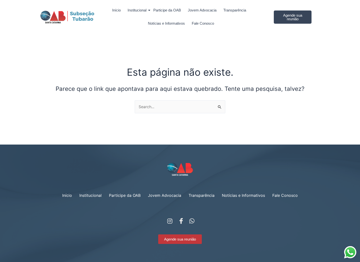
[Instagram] (169, 219)
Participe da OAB (167, 10)
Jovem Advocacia (202, 10)
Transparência (234, 10)
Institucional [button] (90, 195)
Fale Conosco (203, 23)
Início (116, 10)
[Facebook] (180, 219)
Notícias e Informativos (166, 23)
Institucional (137, 10)
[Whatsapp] (191, 219)
